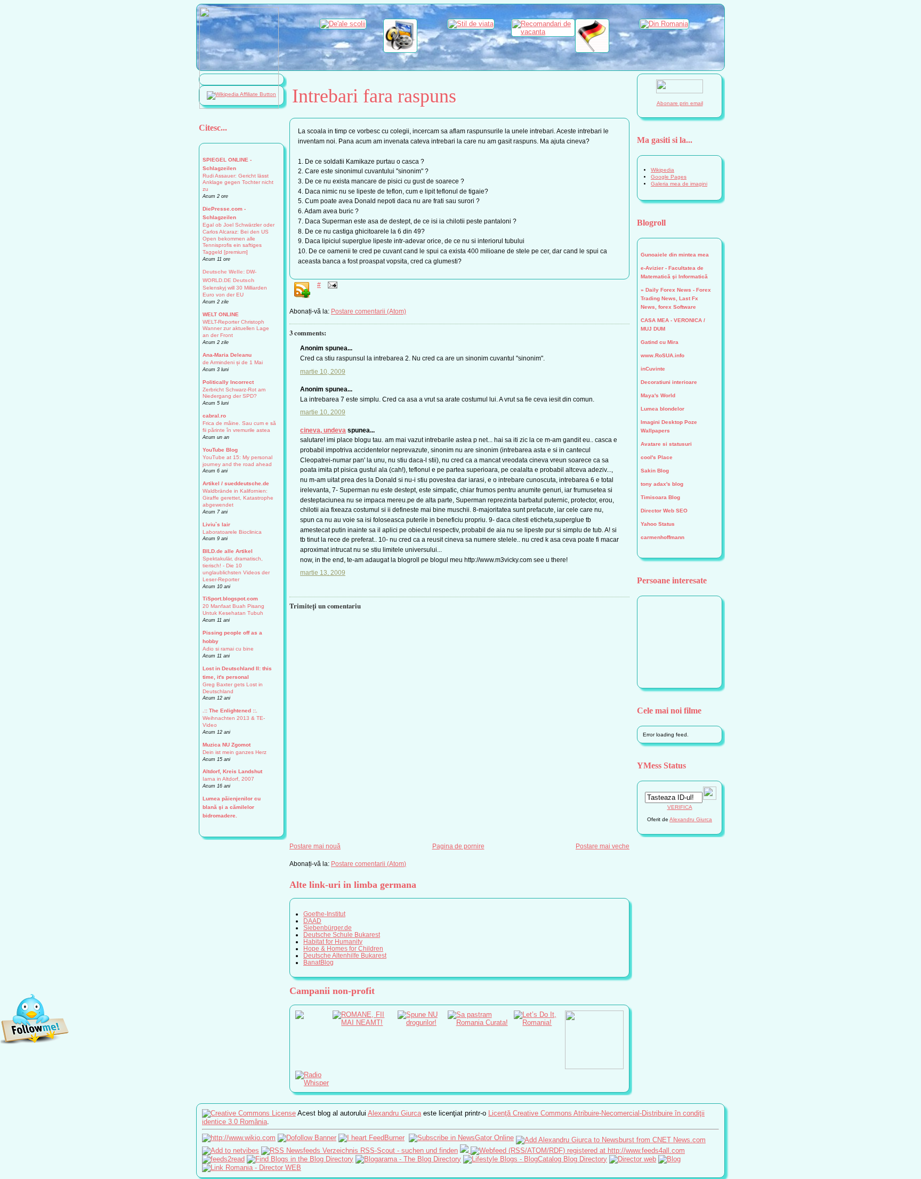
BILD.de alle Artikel (228, 551)
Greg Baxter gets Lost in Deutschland (233, 687)
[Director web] (632, 1159)
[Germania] (592, 50)
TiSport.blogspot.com (230, 598)
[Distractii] (400, 50)
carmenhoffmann (662, 537)
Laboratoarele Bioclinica (232, 532)
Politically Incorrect (228, 382)
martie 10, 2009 (322, 371)
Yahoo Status (658, 524)
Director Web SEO (664, 511)
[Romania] (664, 24)
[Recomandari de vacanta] (543, 32)
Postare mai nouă (315, 846)
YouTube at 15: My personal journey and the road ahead (237, 460)
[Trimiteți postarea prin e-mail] (331, 284)
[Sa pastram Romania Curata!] (481, 1022)
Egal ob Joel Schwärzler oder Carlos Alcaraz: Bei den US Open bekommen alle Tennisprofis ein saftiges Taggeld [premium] (238, 238)
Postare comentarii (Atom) (368, 311)
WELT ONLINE (221, 314)
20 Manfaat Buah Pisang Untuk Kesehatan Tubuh (233, 609)
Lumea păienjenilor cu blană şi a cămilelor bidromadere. (232, 807)
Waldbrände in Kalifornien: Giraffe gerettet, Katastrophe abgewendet (238, 498)
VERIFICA (679, 807)
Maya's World (658, 395)
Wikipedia (662, 170)
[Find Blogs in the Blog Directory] (300, 1159)
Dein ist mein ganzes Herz (234, 752)
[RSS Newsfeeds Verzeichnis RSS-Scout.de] (359, 1150)
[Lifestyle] (471, 24)
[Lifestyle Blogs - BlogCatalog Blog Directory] (535, 1159)
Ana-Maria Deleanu (227, 355)
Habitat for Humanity (332, 941)
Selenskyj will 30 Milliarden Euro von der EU (235, 291)
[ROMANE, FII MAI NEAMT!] (365, 1022)
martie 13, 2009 (322, 572)
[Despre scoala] (343, 24)
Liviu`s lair (216, 524)
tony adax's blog (662, 484)
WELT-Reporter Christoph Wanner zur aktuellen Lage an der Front (236, 329)
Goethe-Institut (324, 913)
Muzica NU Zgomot (227, 745)
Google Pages (668, 177)
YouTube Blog (220, 450)
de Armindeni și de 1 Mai (233, 362)
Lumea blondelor (662, 409)
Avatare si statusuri (666, 444)
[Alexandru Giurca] (461, 1138)
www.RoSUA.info (662, 355)
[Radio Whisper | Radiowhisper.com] (314, 1083)
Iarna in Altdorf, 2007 (228, 779)
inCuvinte (653, 369)
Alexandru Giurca (690, 819)
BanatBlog (318, 962)
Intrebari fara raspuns (374, 96)
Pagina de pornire (458, 846)
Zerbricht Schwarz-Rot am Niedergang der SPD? (234, 393)
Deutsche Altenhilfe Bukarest (344, 955)
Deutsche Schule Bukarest (341, 934)
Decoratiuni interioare (669, 382)
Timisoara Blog (660, 497)
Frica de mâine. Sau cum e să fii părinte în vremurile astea (239, 426)
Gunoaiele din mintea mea (675, 255)
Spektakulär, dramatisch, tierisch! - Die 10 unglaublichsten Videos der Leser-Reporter (236, 569)
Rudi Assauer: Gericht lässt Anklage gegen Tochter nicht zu (238, 183)
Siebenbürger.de (327, 927)
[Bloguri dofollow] (307, 1138)
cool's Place (657, 457)
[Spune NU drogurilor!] (423, 1022)
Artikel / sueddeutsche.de (236, 483)
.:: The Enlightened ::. (230, 710)
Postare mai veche (602, 846)
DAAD (312, 920)
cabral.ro (214, 416)
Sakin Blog (655, 471)
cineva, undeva (323, 430)
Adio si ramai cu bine (228, 649)
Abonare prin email (680, 103)
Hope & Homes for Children (343, 948)
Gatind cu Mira (659, 342)
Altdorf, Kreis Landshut (232, 771)
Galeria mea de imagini (679, 184)
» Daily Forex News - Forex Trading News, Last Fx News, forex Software (676, 298)
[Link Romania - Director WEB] (251, 1168)
